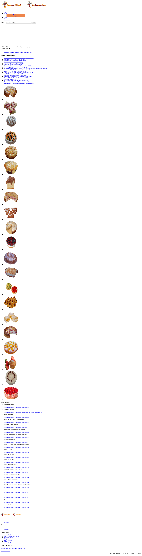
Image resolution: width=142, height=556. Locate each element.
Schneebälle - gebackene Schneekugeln (13, 64)
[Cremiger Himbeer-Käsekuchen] (11, 339)
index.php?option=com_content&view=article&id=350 (16, 502)
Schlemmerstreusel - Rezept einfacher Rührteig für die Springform (19, 83)
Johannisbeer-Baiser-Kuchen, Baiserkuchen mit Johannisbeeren (18, 70)
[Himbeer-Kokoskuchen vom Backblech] (11, 114)
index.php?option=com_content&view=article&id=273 (16, 497)
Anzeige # (4, 48)
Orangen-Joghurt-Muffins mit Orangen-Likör (14, 59)
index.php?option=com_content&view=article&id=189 (16, 452)
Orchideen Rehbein (5, 551)
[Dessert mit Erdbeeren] (11, 279)
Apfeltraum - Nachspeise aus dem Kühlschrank (15, 75)
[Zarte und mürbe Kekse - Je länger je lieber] (11, 309)
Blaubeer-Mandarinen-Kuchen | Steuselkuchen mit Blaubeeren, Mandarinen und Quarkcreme (25, 68)
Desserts (5, 541)
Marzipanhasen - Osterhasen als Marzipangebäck (15, 60)
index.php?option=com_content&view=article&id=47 (16, 427)
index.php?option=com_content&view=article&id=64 (16, 487)
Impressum (6, 527)
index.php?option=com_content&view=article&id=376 (16, 472)
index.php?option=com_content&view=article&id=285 (16, 477)
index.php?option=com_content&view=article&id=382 (16, 432)
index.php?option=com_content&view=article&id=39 (16, 462)
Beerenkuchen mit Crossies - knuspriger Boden (15, 71)
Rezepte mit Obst (8, 540)
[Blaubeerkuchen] (11, 99)
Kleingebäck (6, 539)
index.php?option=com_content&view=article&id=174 (16, 442)
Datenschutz (6, 529)
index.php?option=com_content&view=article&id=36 (16, 417)
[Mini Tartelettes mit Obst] (11, 294)
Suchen (33, 22)
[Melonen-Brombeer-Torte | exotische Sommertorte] (11, 144)
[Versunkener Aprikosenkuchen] (11, 354)
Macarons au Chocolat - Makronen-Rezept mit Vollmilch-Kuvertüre (19, 66)
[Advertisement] (71, 34)
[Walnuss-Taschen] (11, 219)
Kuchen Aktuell (7, 535)
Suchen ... (3, 22)
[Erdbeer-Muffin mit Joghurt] (11, 369)
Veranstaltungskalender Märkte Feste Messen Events (13, 548)
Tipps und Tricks (7, 542)
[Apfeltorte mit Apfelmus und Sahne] (11, 129)
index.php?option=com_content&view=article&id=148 (16, 467)
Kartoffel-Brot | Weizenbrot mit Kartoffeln (13, 73)
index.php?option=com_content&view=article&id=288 (16, 482)
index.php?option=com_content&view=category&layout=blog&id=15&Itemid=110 (23, 412)
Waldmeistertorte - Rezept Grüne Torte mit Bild (18, 52)
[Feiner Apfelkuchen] (11, 159)
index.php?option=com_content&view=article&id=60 (16, 507)
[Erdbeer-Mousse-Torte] (11, 399)
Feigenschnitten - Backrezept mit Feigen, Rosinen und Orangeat (18, 72)
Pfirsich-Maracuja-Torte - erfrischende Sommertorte (16, 67)
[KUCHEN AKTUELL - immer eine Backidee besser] (25, 8)
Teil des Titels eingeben (7, 46)
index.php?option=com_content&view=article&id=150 (16, 407)
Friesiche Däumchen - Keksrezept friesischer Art (15, 63)
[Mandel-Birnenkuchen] (11, 234)
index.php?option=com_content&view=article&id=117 (16, 437)
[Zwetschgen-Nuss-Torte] (11, 384)
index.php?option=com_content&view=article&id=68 (16, 447)
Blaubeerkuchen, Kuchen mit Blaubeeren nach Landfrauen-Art (18, 81)
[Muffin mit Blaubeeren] (11, 174)
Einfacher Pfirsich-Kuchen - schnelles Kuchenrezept (16, 80)
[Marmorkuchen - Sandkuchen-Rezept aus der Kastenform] (11, 189)
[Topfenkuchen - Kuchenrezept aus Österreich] (11, 324)
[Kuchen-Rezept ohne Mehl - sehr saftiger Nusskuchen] (11, 264)
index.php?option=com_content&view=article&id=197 (16, 422)
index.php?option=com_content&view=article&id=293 (16, 457)
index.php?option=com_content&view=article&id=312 (16, 492)
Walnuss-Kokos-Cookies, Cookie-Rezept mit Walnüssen (17, 77)
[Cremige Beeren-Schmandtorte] (11, 249)
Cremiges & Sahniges (9, 537)
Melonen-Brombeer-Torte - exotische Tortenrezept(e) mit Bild (18, 76)
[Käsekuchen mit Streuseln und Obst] (11, 204)
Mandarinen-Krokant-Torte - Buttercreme (13, 62)
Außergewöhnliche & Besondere (11, 536)
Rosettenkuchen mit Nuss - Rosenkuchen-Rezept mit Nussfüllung (19, 58)
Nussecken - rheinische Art (10, 79)
